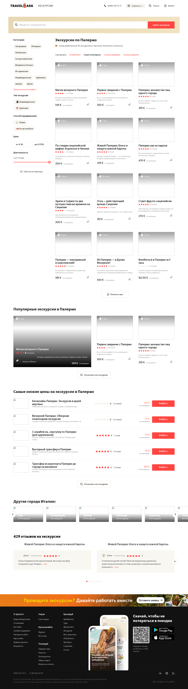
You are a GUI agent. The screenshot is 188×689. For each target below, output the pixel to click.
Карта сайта (18, 638)
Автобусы (67, 642)
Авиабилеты (68, 619)
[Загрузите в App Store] (163, 637)
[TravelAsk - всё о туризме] (21, 5)
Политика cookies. (81, 682)
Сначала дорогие (131, 55)
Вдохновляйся (45, 627)
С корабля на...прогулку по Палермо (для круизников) (54, 433)
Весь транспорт (69, 634)
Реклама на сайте (20, 634)
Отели (66, 650)
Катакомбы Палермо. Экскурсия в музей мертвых (56, 402)
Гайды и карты (44, 660)
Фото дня (42, 636)
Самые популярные (92, 55)
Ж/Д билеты (68, 638)
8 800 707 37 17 (19, 673)
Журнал (41, 632)
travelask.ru (58, 679)
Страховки (67, 646)
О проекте (18, 614)
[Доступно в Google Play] (163, 630)
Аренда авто (68, 627)
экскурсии (45, 5)
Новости (42, 653)
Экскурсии (67, 631)
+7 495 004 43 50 (36, 673)
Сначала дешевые (112, 55)
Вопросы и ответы (46, 664)
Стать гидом (43, 619)
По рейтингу (74, 55)
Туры (65, 623)
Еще (45, 564)
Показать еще (116, 294)
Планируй (43, 644)
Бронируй (68, 614)
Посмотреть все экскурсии (96, 375)
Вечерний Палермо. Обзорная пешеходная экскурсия (50, 417)
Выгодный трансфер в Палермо (51, 449)
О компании (18, 623)
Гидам (41, 614)
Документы (18, 646)
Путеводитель (44, 656)
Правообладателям (21, 619)
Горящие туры (44, 649)
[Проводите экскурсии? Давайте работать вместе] (94, 600)
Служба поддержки (21, 631)
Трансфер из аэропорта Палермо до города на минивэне (54, 465)
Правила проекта (20, 642)
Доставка (17, 627)
